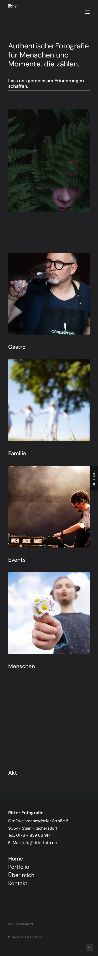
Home (15, 858)
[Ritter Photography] (16, 12)
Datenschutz (33, 937)
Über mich (21, 875)
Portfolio (18, 866)
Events (17, 559)
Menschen (21, 666)
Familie (17, 453)
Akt (12, 772)
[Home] (49, 896)
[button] (87, 12)
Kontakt (17, 883)
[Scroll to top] (89, 947)
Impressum (15, 937)
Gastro (17, 346)
